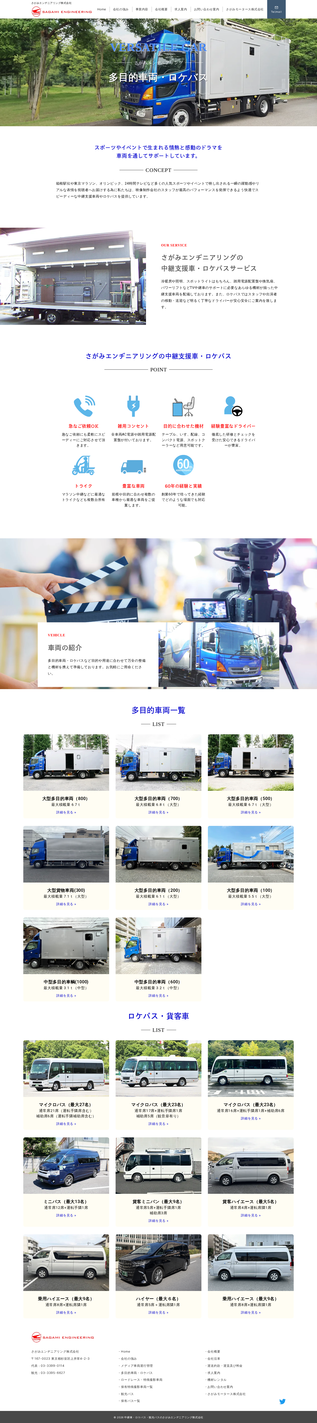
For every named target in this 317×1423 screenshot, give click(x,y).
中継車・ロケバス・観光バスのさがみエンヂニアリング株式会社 (163, 1417)
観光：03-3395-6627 (48, 1373)
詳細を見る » (66, 812)
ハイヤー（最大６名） (158, 1298)
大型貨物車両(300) (66, 890)
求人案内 (213, 1373)
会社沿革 (213, 1358)
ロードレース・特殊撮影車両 (141, 1379)
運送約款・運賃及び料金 (225, 1365)
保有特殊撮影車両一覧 (137, 1387)
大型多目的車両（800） (66, 798)
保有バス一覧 (130, 1401)
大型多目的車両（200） (159, 890)
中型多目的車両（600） (159, 981)
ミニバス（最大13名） (66, 1201)
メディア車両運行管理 (137, 1365)
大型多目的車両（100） (251, 890)
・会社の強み (127, 1358)
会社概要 (213, 1351)
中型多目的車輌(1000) (66, 981)
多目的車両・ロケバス (137, 1373)
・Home (124, 1351)
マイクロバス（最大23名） (158, 1104)
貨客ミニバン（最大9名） (159, 1201)
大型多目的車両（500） (251, 798)
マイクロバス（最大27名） (66, 1104)
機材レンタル (217, 1379)
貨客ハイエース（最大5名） (251, 1201)
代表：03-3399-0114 (47, 1365)
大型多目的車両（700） (159, 798)
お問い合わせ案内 (220, 1387)
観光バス (127, 1394)
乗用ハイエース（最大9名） (66, 1298)
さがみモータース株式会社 (226, 1394)
